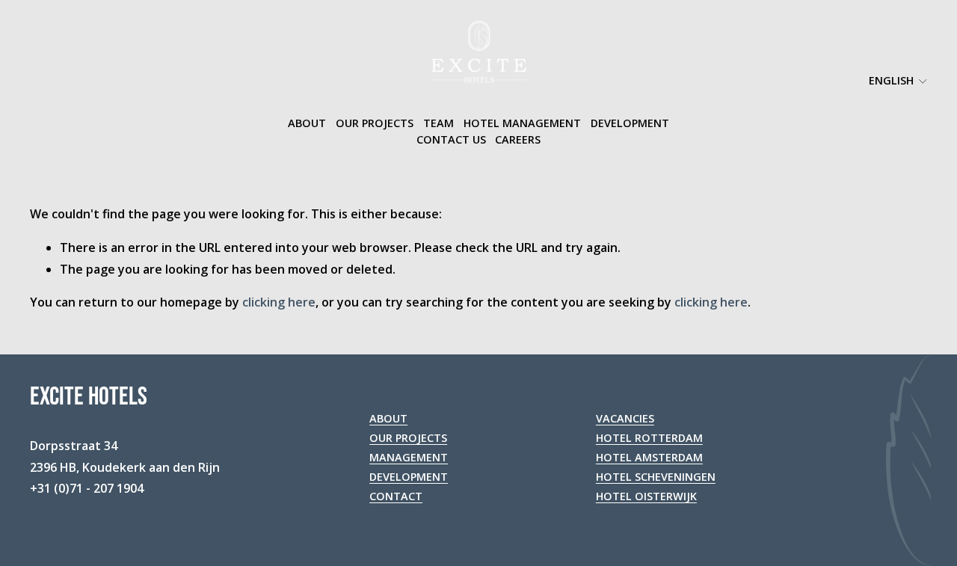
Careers (518, 139)
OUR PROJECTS (408, 438)
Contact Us (451, 139)
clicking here (279, 302)
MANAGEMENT (408, 457)
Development (630, 123)
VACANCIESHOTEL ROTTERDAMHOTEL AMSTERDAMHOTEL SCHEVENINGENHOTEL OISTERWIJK (656, 457)
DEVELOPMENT (408, 477)
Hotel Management (522, 123)
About (307, 123)
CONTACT (395, 496)
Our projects (374, 123)
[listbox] (888, 81)
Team (438, 123)
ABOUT (388, 418)
